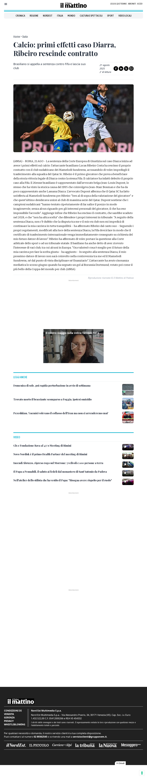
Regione (34, 15)
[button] (73, 346)
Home (16, 36)
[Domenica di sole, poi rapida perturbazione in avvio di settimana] (128, 389)
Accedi (139, 4)
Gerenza (9, 717)
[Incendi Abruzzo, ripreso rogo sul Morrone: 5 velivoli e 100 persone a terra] (128, 464)
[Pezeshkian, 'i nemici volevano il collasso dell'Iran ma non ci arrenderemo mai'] (128, 417)
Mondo (71, 15)
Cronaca (20, 15)
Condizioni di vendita (13, 712)
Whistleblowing (14, 724)
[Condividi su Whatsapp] (131, 68)
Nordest (47, 15)
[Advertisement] (73, 25)
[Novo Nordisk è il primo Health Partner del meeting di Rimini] (128, 456)
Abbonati (132, 4)
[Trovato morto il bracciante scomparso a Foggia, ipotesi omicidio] (128, 403)
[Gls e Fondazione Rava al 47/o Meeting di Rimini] (128, 447)
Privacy (9, 721)
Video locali (124, 15)
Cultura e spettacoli (91, 15)
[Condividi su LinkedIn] (121, 68)
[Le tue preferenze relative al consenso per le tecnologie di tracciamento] (142, 773)
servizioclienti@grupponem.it (90, 736)
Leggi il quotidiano (118, 4)
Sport (110, 15)
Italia (60, 15)
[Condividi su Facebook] (116, 68)
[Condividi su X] (126, 68)
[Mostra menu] (5, 4)
